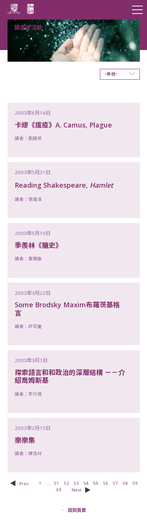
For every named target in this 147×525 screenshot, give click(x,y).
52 (66, 483)
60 (58, 489)
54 (86, 483)
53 (76, 483)
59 (135, 483)
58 (125, 483)
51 (56, 483)
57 (115, 483)
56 (105, 483)
